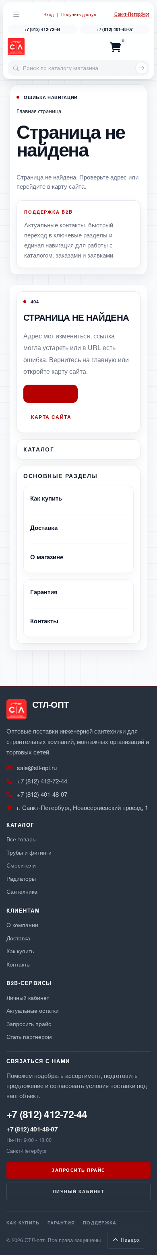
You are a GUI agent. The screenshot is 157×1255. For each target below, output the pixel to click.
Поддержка (99, 1222)
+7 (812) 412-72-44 (42, 29)
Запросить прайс (28, 1023)
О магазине (46, 556)
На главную (50, 393)
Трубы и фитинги (29, 852)
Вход (48, 14)
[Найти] (141, 68)
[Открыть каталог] (16, 14)
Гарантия (44, 591)
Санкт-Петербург (131, 14)
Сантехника (21, 891)
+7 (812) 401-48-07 (115, 29)
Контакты (44, 620)
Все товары (21, 839)
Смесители (21, 865)
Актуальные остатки (32, 1010)
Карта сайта (51, 416)
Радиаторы (21, 878)
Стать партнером (29, 1036)
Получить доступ (78, 14)
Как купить (46, 498)
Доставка (44, 527)
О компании (22, 924)
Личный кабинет (27, 997)
